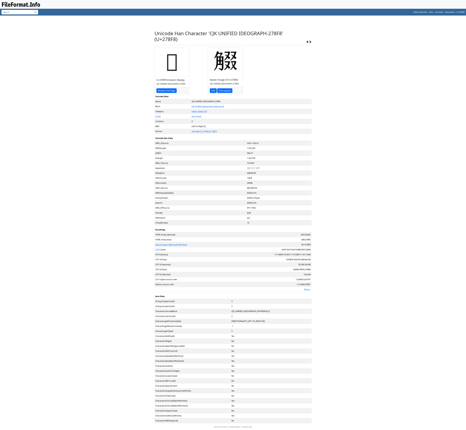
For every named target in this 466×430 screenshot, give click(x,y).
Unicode (439, 12)
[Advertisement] (234, 22)
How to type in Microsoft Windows (171, 244)
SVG (213, 90)
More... (307, 289)
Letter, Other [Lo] (199, 111)
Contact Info (247, 427)
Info (431, 12)
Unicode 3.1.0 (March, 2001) (204, 131)
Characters (450, 12)
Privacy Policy (234, 427)
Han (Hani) (196, 116)
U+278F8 (461, 12)
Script (158, 116)
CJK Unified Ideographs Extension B (208, 106)
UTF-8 (158, 249)
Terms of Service (220, 427)
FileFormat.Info (420, 12)
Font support (225, 90)
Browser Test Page (166, 90)
